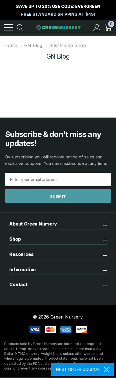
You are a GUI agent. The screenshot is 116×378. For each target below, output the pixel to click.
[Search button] (20, 27)
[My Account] (97, 27)
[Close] (106, 369)
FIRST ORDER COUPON (78, 369)
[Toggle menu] (8, 27)
